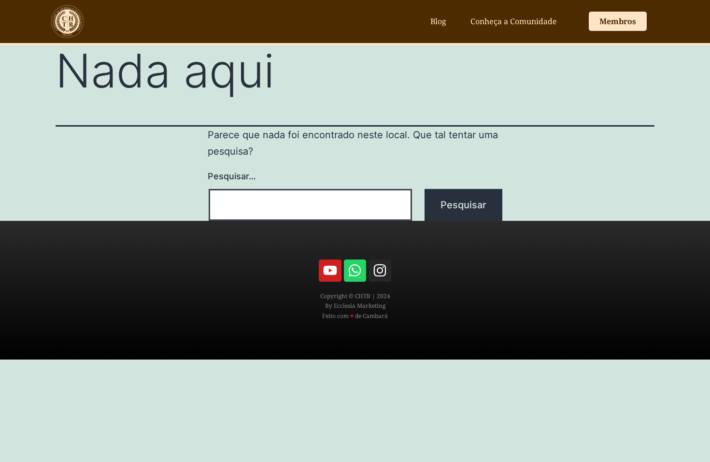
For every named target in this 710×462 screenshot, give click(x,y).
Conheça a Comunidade (513, 21)
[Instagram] (380, 271)
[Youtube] (330, 271)
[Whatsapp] (355, 271)
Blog (438, 21)
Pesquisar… (232, 176)
